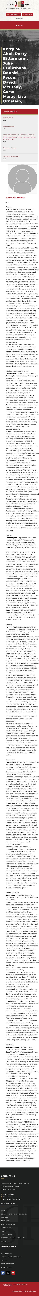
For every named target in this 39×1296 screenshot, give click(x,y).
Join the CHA (6, 1253)
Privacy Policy (7, 1264)
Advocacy (5, 1241)
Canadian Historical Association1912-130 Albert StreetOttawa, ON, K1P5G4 (15, 1186)
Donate (4, 1260)
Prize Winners (7, 1234)
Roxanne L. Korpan (10, 148)
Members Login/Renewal (11, 1257)
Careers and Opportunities (13, 1238)
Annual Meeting (8, 1224)
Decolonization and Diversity (14, 1214)
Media (3, 1231)
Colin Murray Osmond (11, 156)
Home (4, 36)
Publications (6, 1227)
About (3, 1210)
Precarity (5, 1217)
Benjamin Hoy (8, 117)
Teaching (5, 1221)
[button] (7, 1196)
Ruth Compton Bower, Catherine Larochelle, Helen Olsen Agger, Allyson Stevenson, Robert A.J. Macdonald (19, 137)
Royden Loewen (9, 126)
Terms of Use (6, 1267)
